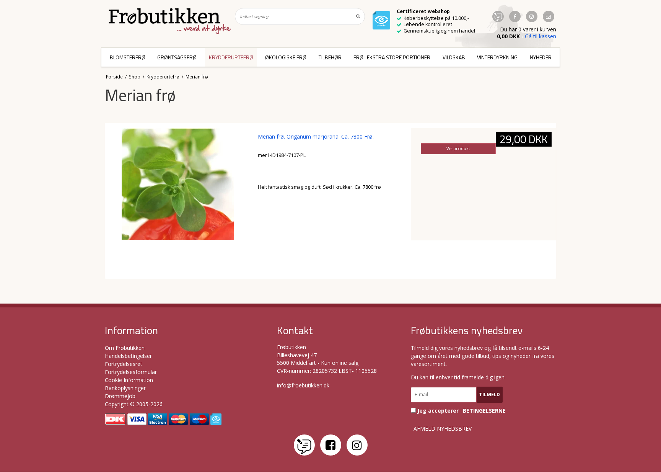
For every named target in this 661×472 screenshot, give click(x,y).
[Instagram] (357, 445)
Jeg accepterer (461, 410)
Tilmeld (489, 394)
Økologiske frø (285, 57)
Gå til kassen (540, 36)
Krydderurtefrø (231, 57)
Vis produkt (458, 148)
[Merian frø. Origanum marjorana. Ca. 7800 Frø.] (177, 200)
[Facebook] (330, 445)
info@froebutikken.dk (303, 385)
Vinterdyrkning (497, 57)
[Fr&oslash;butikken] (170, 21)
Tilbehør (330, 57)
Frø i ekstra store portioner (391, 57)
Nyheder (541, 57)
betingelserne (484, 410)
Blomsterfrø (127, 57)
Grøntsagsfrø (177, 57)
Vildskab (454, 57)
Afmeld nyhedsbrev (443, 428)
